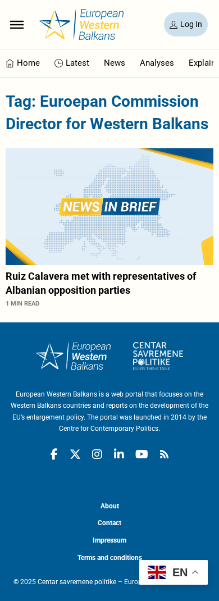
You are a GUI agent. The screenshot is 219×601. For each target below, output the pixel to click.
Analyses (157, 63)
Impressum (109, 540)
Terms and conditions (109, 558)
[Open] (17, 24)
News (114, 63)
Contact (109, 523)
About (110, 506)
